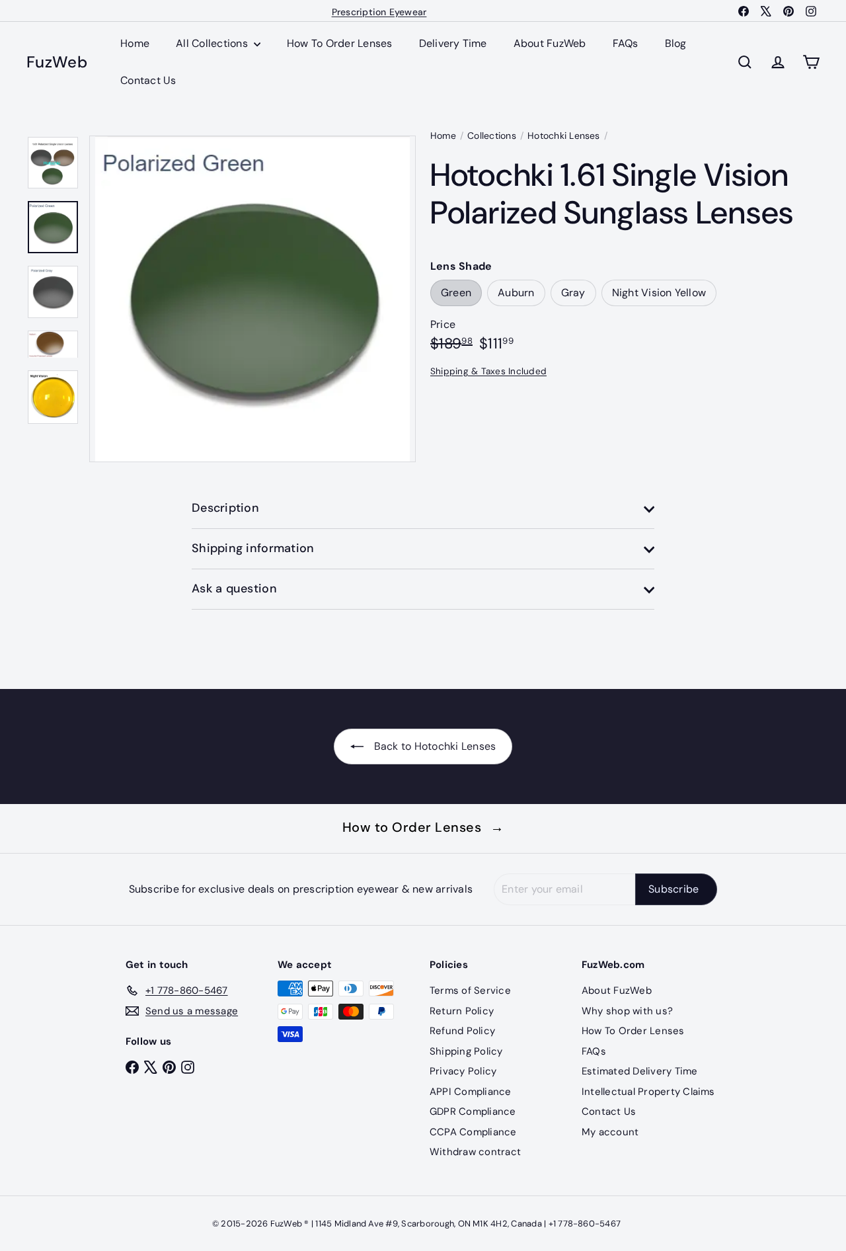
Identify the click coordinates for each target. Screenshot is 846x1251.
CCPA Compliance (473, 1132)
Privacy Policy (463, 1071)
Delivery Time (453, 43)
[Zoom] (252, 299)
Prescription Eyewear (379, 11)
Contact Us (148, 80)
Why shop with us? (627, 1011)
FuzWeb (56, 62)
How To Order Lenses (340, 43)
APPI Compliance (471, 1091)
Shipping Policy (466, 1051)
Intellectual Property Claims (648, 1091)
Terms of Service (470, 990)
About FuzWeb (550, 43)
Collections (491, 135)
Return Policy (462, 1011)
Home (134, 43)
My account (610, 1132)
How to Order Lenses (423, 827)
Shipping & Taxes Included (488, 371)
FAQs (625, 43)
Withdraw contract (475, 1151)
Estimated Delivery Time (640, 1071)
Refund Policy (462, 1030)
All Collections (213, 43)
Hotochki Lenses (563, 135)
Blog (676, 43)
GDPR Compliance (473, 1111)
